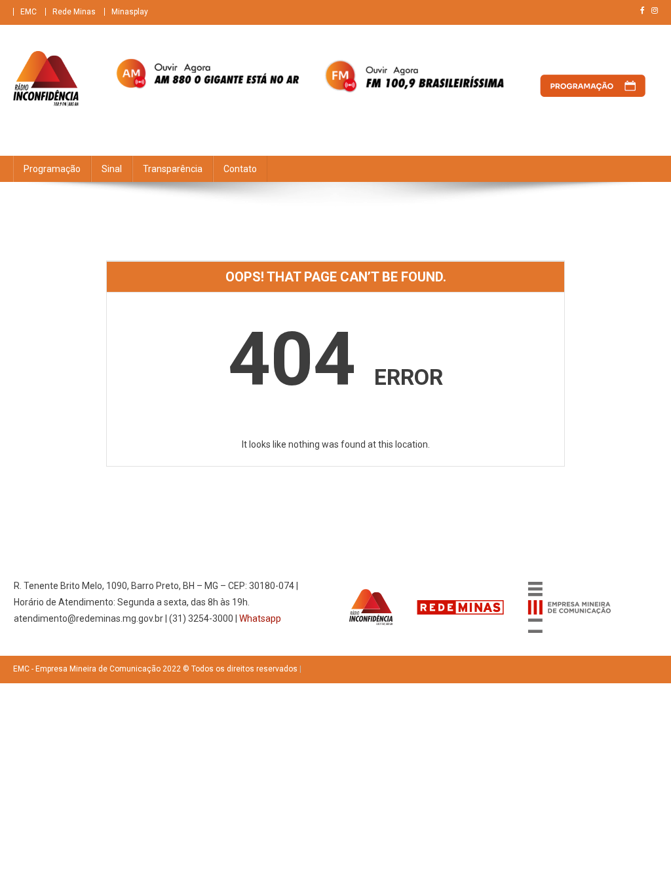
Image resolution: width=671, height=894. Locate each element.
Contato (240, 169)
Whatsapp (260, 618)
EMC (28, 11)
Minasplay (129, 11)
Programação (52, 169)
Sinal (112, 169)
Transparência (172, 169)
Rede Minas (74, 11)
